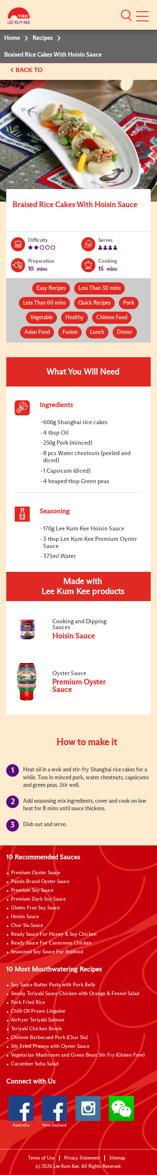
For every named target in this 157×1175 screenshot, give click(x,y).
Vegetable (41, 317)
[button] (126, 15)
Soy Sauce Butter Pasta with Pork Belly (53, 985)
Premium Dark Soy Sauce (38, 899)
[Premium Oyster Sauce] (71, 699)
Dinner (125, 332)
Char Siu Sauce (27, 925)
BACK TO (29, 70)
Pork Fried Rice (28, 1002)
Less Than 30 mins (99, 288)
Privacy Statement (82, 1158)
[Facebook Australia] (20, 1108)
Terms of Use (41, 1158)
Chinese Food (111, 317)
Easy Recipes (51, 288)
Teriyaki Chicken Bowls (36, 1029)
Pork (128, 303)
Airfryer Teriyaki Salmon (37, 1020)
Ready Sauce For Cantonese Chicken (51, 943)
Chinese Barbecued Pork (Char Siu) (49, 1037)
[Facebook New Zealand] (54, 1108)
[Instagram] (87, 1108)
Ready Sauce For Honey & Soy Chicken (54, 934)
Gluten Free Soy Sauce (35, 908)
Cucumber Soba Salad (35, 1064)
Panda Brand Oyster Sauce (40, 881)
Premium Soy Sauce (32, 890)
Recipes (43, 38)
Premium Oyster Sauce (35, 872)
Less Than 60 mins (44, 303)
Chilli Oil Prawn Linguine (38, 1011)
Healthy (74, 317)
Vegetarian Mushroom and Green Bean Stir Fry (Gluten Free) (78, 1055)
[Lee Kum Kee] (19, 18)
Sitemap (117, 1158)
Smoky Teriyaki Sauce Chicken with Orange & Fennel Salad (75, 993)
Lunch (97, 332)
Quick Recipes (94, 303)
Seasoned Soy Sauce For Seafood (47, 952)
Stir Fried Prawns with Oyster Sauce (50, 1046)
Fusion (69, 332)
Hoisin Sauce (25, 916)
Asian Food (37, 332)
